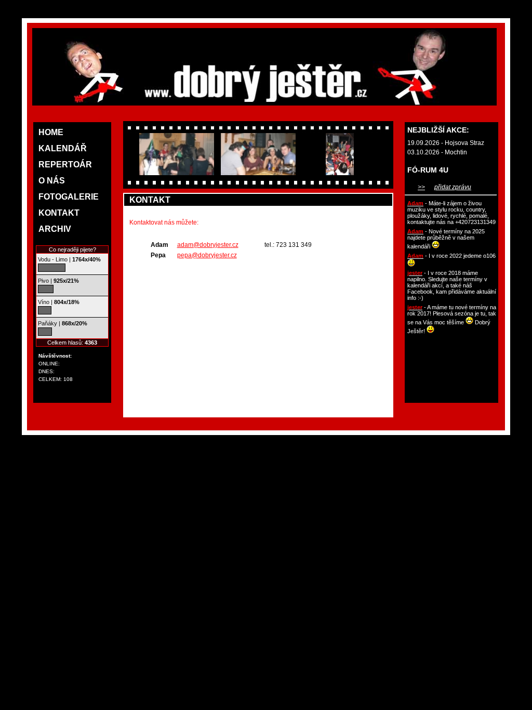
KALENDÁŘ (62, 148)
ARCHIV (54, 229)
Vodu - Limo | (69, 259)
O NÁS (51, 180)
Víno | (58, 302)
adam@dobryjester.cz (207, 244)
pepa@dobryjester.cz (207, 255)
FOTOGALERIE (68, 196)
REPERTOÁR (65, 164)
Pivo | (58, 281)
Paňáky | (62, 323)
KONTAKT (58, 212)
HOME (50, 132)
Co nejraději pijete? (72, 249)
